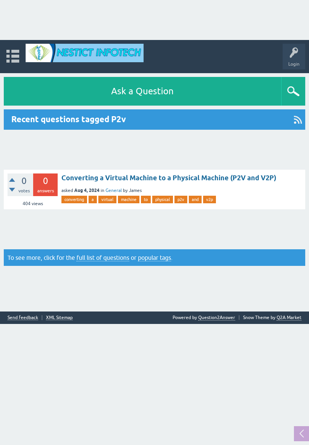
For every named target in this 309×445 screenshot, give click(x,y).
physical (162, 199)
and (195, 199)
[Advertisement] (154, 20)
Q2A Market (289, 317)
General (114, 190)
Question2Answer (216, 317)
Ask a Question (142, 91)
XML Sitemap (59, 317)
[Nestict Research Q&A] (85, 53)
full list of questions (102, 257)
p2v (180, 199)
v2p (209, 199)
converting (74, 199)
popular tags (154, 257)
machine (128, 199)
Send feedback (23, 317)
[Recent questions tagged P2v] (298, 119)
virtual (107, 199)
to (146, 199)
